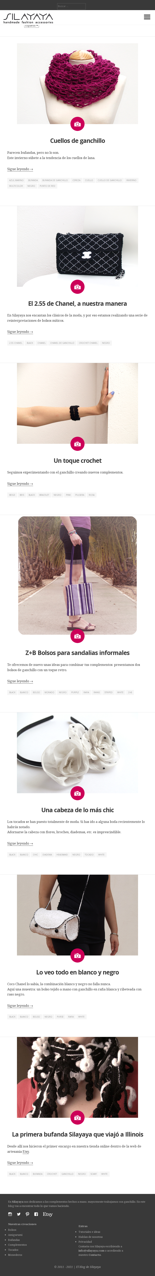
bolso (36, 692)
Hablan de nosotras (91, 1237)
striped (108, 692)
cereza (76, 180)
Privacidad (85, 1241)
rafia (86, 692)
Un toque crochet (77, 460)
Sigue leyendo (20, 169)
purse (60, 1016)
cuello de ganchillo (110, 180)
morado (49, 692)
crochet (52, 1174)
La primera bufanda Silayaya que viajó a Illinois (77, 1134)
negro (31, 186)
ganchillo (67, 1174)
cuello (89, 180)
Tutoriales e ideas (89, 1232)
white (120, 692)
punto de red (47, 186)
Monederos (15, 1255)
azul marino (16, 180)
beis (22, 495)
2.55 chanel (15, 343)
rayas (97, 692)
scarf (93, 1174)
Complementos (17, 1244)
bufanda (33, 180)
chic (35, 854)
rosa (91, 495)
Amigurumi (15, 1235)
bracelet (44, 495)
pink (68, 495)
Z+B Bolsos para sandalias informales (77, 653)
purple (75, 692)
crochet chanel (88, 343)
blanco (24, 692)
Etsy (26, 1151)
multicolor (16, 186)
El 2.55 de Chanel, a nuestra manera (77, 303)
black (30, 343)
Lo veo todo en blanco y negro (77, 972)
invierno (131, 180)
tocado (89, 854)
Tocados (13, 1250)
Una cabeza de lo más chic (77, 810)
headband (62, 854)
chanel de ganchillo (62, 343)
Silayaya (95, 1267)
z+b (130, 692)
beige (12, 495)
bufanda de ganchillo (55, 180)
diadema (47, 854)
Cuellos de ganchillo (77, 140)
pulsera (79, 495)
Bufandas (14, 1240)
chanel (42, 343)
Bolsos (12, 1230)
